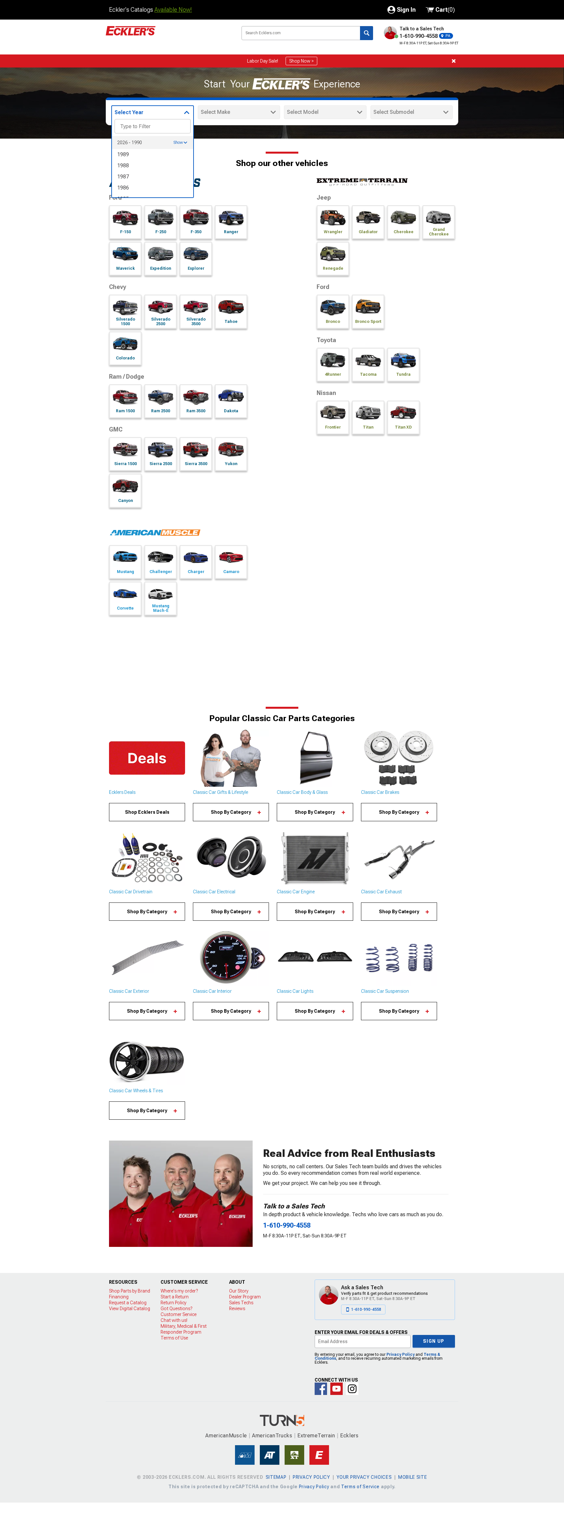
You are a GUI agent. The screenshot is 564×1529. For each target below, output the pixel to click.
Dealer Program (245, 1296)
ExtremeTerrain (316, 1435)
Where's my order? (179, 1291)
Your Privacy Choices (364, 1477)
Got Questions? (176, 1308)
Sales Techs (241, 1302)
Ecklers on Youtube (336, 1389)
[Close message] (454, 61)
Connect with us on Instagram (352, 1389)
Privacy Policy (400, 1354)
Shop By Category (231, 812)
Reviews (237, 1308)
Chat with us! (174, 1320)
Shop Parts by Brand (129, 1291)
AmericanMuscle (226, 1435)
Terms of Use (174, 1337)
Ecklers (349, 1435)
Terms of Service (360, 1486)
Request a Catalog (128, 1302)
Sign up (434, 1341)
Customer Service (178, 1314)
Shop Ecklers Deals (147, 812)
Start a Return (175, 1296)
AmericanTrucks (272, 1435)
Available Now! (173, 9)
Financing (119, 1296)
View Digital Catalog (129, 1308)
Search (366, 33)
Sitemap (276, 1477)
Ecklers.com (168, 35)
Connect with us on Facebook (321, 1389)
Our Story (238, 1291)
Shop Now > (301, 61)
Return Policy (173, 1302)
